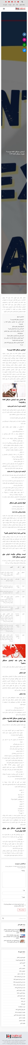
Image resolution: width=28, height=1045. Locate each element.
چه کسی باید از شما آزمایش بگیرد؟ (15, 329)
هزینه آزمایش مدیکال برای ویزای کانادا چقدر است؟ (13, 344)
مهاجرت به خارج (22, 1018)
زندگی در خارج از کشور (21, 990)
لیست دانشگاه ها (22, 1007)
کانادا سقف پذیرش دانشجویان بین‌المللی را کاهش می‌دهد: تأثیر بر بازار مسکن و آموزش (11, 931)
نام (24, 890)
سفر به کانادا (23, 998)
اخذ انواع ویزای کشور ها (20, 960)
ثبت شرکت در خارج (21, 974)
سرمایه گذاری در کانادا (21, 993)
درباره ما (10, 4)
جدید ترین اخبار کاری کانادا (20, 987)
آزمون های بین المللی (21, 957)
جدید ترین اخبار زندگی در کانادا (19, 985)
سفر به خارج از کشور (21, 996)
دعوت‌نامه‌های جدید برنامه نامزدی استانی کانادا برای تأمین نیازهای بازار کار (11, 941)
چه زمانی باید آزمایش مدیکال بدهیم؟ (15, 336)
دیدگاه (23, 870)
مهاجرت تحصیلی (22, 1020)
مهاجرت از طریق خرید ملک (20, 1012)
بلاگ (17, 4)
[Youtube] (9, 1)
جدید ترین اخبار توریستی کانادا (19, 982)
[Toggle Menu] (4, 8)
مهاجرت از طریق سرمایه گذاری (19, 1015)
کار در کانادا (23, 1001)
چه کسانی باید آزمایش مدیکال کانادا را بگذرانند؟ (13, 323)
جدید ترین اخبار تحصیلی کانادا (19, 979)
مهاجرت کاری (22, 1023)
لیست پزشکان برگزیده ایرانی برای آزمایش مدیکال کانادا (13, 332)
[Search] (3, 918)
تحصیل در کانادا (22, 971)
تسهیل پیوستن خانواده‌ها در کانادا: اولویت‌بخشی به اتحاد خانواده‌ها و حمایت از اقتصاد (11, 936)
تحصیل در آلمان (22, 968)
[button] (22, 2)
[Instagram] (15, 1)
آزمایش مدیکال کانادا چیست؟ (16, 319)
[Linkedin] (12, 1)
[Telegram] (18, 1)
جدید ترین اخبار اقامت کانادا (19, 976)
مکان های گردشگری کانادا (20, 1009)
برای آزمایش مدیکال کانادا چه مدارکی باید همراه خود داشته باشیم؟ (13, 339)
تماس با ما (5, 4)
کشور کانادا (23, 1004)
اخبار (13, 4)
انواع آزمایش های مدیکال (17, 326)
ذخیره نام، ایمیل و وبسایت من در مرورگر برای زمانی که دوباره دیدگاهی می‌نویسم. (14, 905)
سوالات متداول (22, 4)
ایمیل (23, 897)
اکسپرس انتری (22, 963)
